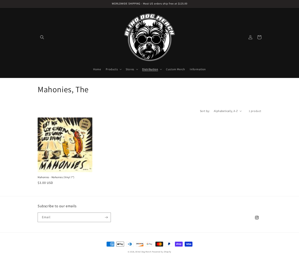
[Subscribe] (106, 217)
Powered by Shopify (161, 251)
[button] (42, 37)
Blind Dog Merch (143, 251)
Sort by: (205, 111)
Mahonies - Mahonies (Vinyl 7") (56, 177)
